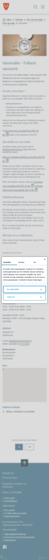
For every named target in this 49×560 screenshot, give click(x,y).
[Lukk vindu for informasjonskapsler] (44, 259)
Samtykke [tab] (7, 262)
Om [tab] (34, 262)
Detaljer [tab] (21, 262)
